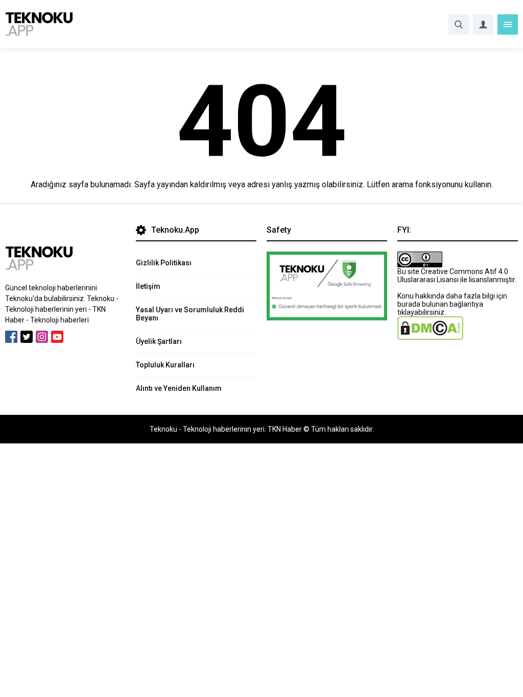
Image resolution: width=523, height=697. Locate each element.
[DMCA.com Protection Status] (430, 336)
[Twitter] (26, 337)
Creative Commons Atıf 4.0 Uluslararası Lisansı (452, 275)
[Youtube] (57, 337)
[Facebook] (11, 337)
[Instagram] (42, 337)
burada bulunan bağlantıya (440, 304)
